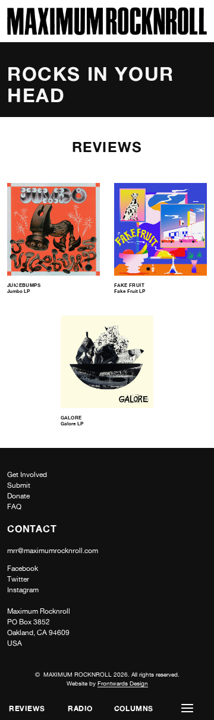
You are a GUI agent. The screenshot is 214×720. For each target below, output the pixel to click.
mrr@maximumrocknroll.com (52, 551)
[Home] (107, 31)
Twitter (18, 579)
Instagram (23, 590)
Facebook (22, 568)
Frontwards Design (122, 683)
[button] (187, 708)
